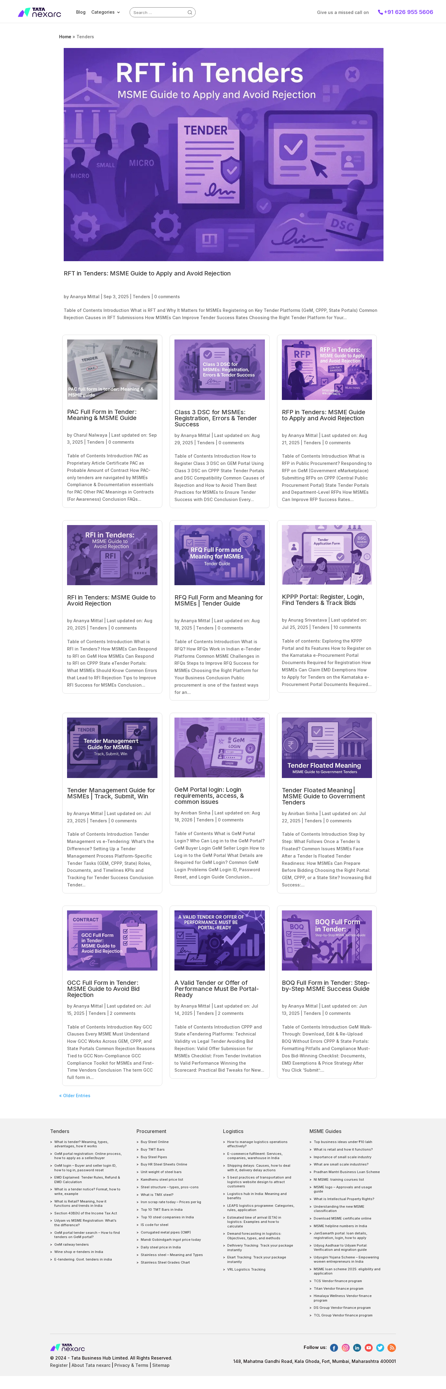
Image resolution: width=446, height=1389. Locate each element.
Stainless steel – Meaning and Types (172, 1255)
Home (65, 36)
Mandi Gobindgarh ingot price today (171, 1239)
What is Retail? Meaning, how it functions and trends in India (80, 1203)
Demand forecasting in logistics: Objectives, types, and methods (254, 1235)
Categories (103, 12)
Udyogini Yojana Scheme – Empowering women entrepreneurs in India (346, 1259)
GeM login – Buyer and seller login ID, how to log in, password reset (85, 1167)
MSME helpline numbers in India (340, 1226)
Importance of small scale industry (342, 1157)
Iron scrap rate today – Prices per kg (171, 1202)
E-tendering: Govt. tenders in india (83, 1259)
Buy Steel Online (155, 1142)
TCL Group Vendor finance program (343, 1315)
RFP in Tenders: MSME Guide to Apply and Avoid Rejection (323, 415)
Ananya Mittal (85, 296)
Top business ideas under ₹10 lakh (343, 1142)
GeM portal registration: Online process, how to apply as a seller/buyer (88, 1156)
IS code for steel (154, 1225)
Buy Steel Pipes (154, 1157)
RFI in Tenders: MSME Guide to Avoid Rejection (111, 600)
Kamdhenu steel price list (162, 1179)
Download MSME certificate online (342, 1218)
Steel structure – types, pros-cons (170, 1187)
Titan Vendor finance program (338, 1288)
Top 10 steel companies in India (167, 1217)
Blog (81, 12)
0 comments (167, 296)
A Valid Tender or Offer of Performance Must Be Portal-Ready (216, 988)
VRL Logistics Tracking (246, 1269)
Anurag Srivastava (307, 620)
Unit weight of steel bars (161, 1172)
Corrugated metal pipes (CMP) (166, 1232)
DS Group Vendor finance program (342, 1307)
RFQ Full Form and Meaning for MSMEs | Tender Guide (218, 600)
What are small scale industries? (341, 1164)
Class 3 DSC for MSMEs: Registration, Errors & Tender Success (215, 418)
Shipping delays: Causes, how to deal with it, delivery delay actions (258, 1167)
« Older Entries (74, 1095)
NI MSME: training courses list (339, 1179)
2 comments (123, 1013)
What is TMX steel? (157, 1195)
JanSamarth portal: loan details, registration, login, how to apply (340, 1235)
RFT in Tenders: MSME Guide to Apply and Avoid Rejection (147, 273)
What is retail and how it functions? (343, 1149)
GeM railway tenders (71, 1244)
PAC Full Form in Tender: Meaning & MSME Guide (102, 414)
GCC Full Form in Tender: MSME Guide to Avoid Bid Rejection (103, 988)
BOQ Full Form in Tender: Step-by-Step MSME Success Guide (326, 985)
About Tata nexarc (91, 1365)
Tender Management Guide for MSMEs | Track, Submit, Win (111, 793)
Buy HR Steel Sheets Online (164, 1164)
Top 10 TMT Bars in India (162, 1209)
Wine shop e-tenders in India (78, 1252)
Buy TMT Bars (153, 1149)
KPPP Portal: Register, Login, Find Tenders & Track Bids (323, 599)
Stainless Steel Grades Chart (165, 1262)
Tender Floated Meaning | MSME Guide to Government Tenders (323, 796)
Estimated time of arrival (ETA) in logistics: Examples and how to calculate (254, 1221)
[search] (189, 12)
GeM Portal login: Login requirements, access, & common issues (209, 795)
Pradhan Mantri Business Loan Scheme (347, 1172)
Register (59, 1365)
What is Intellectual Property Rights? (344, 1199)
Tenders (141, 296)
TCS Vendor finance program (338, 1281)
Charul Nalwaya (90, 435)
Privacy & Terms (131, 1365)
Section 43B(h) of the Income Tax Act (85, 1213)
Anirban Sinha (196, 812)
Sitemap (161, 1365)
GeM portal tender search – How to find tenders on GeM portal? (87, 1234)
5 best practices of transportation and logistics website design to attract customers (259, 1181)
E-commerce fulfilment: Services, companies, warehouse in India (254, 1156)
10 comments (347, 627)
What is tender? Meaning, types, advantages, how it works (81, 1144)
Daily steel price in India (161, 1247)
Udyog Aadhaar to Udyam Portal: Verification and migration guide (340, 1247)
